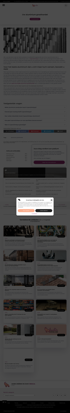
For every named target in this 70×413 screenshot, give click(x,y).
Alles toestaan (26, 210)
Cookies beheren (44, 210)
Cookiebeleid (34, 213)
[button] (51, 200)
